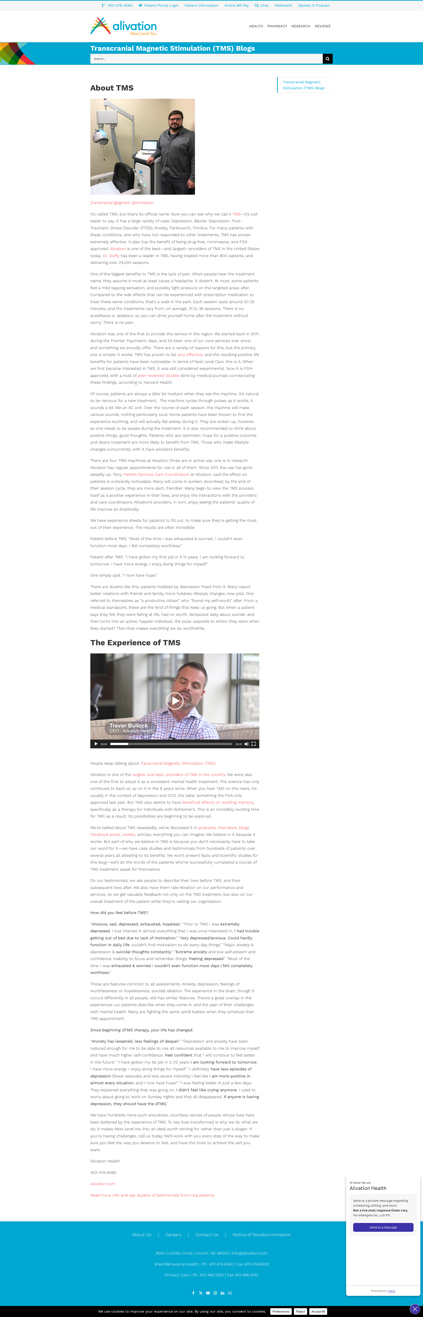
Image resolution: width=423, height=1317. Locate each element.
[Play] (96, 744)
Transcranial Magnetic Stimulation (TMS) (177, 763)
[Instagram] (215, 1293)
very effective (189, 354)
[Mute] (246, 744)
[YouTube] (208, 1293)
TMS (236, 214)
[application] (174, 700)
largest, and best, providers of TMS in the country (178, 774)
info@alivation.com (249, 1253)
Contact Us (207, 1234)
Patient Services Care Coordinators (156, 474)
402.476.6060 (221, 1264)
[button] (175, 701)
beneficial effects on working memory (217, 802)
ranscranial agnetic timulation (122, 202)
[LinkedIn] (222, 1293)
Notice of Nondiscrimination (262, 1234)
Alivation (118, 248)
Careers (173, 1234)
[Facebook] (193, 1293)
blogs (244, 827)
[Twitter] (200, 1293)
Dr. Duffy (111, 255)
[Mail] (230, 1293)
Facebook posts (105, 834)
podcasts (207, 827)
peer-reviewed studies (158, 375)
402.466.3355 (212, 1275)
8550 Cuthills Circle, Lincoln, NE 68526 (193, 1253)
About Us (141, 1234)
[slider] (171, 744)
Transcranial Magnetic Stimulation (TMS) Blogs (304, 85)
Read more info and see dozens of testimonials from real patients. (153, 1195)
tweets (128, 834)
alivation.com (102, 1183)
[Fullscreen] (253, 744)
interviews (227, 827)
